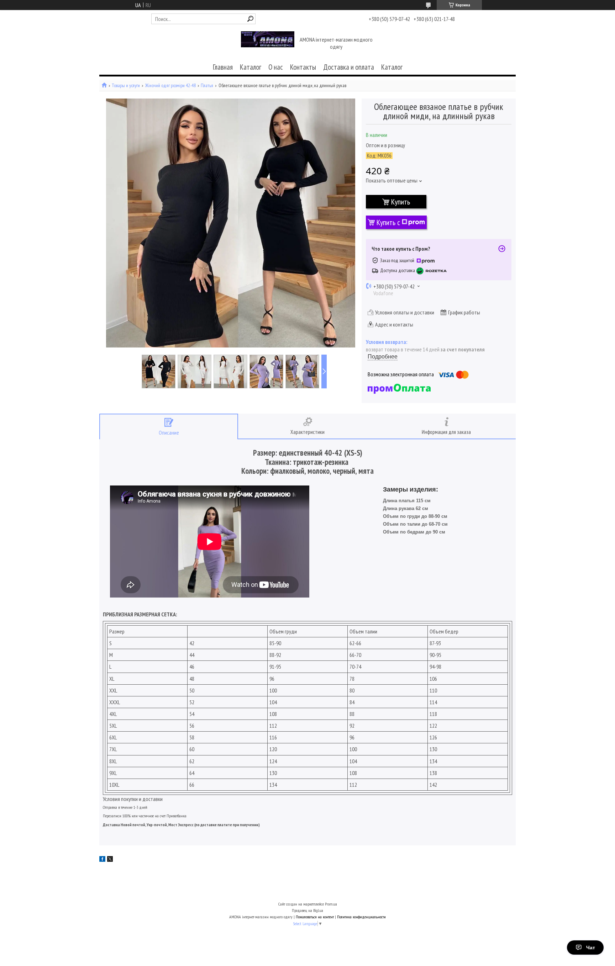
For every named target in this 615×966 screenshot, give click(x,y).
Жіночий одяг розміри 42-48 (170, 86)
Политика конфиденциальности (361, 916)
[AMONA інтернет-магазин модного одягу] (267, 43)
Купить (400, 202)
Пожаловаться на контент (315, 916)
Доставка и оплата (348, 67)
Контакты (303, 67)
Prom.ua (331, 904)
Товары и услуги (126, 86)
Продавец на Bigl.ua (307, 910)
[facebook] (102, 859)
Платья (207, 86)
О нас (275, 67)
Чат (590, 947)
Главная (223, 67)
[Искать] (250, 19)
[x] (110, 859)
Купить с (388, 222)
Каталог (250, 67)
